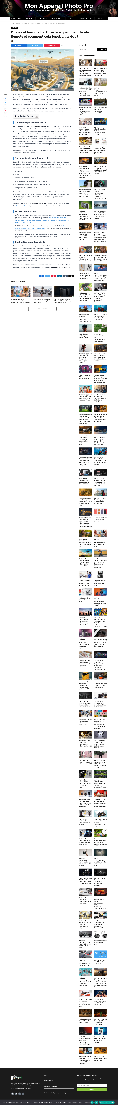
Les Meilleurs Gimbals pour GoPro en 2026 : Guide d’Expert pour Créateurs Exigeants (100, 563)
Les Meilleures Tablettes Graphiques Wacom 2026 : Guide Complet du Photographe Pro (100, 665)
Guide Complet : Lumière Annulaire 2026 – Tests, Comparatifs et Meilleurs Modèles (85, 71)
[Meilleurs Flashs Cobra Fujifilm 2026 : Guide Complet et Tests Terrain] (85, 833)
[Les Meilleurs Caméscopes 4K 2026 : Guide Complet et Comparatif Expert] (100, 915)
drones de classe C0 (23, 206)
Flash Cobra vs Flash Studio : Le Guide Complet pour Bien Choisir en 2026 (85, 783)
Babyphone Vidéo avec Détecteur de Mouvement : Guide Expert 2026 (85, 663)
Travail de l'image (85, 18)
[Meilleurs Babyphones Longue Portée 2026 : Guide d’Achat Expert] (100, 82)
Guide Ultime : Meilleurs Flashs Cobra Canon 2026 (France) (84, 821)
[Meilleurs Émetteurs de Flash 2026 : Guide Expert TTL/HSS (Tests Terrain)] (85, 934)
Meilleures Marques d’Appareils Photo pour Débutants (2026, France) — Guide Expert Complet (85, 461)
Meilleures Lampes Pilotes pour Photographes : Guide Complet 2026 (85, 743)
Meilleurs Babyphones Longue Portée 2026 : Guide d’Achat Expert (100, 91)
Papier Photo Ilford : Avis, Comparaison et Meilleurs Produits (100, 1039)
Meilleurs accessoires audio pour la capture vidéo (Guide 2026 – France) (100, 601)
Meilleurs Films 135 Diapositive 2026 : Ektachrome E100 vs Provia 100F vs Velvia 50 (85, 1060)
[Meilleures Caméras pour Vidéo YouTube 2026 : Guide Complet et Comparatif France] (85, 82)
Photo (20, 18)
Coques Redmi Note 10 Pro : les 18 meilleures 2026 (85, 376)
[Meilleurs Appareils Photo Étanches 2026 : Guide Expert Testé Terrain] (100, 308)
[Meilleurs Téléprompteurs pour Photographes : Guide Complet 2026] (100, 852)
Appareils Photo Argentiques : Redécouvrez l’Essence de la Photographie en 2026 (84, 440)
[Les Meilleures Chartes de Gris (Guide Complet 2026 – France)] (85, 472)
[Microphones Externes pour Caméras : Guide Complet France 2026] (42, 291)
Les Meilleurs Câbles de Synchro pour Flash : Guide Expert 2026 (100, 1002)
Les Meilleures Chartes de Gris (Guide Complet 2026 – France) (84, 481)
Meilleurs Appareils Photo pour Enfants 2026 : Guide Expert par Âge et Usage (85, 397)
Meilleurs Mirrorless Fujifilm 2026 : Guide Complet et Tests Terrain (100, 130)
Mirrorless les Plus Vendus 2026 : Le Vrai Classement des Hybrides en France (85, 111)
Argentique (70, 18)
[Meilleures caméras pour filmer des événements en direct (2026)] (85, 713)
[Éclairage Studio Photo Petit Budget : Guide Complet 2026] (85, 754)
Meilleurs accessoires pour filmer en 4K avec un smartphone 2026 (99, 542)
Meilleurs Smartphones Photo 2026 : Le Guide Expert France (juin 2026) (63, 301)
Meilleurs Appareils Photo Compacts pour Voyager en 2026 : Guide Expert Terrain (100, 357)
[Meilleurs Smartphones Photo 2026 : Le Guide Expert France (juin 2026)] (64, 291)
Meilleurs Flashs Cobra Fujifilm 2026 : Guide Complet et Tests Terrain (85, 841)
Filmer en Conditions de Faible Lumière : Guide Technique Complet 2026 (84, 621)
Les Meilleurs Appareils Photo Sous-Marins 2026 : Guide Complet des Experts (100, 460)
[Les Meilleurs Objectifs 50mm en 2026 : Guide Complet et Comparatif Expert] (85, 1031)
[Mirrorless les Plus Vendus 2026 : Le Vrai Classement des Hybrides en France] (85, 102)
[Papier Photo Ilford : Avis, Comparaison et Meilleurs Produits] (100, 1031)
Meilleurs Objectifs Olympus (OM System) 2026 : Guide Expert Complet (85, 236)
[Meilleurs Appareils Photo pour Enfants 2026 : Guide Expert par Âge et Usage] (85, 389)
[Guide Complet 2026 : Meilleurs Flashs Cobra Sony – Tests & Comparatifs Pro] (85, 872)
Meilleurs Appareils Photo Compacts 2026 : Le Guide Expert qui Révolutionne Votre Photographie (100, 440)
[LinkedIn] (5, 106)
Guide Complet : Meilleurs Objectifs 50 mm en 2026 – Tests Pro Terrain (85, 704)
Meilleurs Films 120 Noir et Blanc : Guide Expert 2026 (100, 1058)
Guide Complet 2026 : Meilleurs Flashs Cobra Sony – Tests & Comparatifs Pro (85, 880)
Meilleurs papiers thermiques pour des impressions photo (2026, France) (100, 150)
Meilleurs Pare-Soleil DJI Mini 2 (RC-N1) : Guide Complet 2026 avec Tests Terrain (85, 296)
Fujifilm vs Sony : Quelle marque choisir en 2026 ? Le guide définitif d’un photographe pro (100, 378)
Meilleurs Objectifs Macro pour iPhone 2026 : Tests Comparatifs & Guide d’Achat (85, 193)
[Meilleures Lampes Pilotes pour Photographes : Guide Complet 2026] (85, 735)
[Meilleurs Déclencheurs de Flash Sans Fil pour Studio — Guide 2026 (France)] (85, 852)
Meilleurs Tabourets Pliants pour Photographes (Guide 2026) (100, 110)
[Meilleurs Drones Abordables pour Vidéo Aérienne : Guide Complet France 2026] (85, 553)
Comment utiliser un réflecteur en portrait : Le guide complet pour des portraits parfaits (100, 803)
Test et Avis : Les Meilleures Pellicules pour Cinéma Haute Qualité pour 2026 (84, 685)
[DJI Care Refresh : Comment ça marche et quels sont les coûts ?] (85, 574)
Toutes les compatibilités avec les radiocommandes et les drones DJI (100, 337)
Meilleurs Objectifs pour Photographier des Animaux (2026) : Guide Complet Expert (85, 501)
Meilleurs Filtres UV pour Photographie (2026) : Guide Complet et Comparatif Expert (100, 194)
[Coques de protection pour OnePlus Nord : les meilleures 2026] (85, 954)
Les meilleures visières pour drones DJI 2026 (84, 335)
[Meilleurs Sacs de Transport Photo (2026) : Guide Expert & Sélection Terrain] (100, 754)
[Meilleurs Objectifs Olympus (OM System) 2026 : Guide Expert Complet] (85, 226)
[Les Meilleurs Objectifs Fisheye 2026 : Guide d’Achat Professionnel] (100, 695)
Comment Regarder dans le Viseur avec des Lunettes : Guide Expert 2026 (100, 258)
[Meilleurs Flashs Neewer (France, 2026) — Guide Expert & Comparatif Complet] (100, 287)
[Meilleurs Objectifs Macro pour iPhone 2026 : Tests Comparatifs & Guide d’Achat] (85, 183)
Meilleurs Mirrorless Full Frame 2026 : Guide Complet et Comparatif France (100, 783)
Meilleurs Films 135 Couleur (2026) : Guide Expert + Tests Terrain (100, 1021)
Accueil (13, 18)
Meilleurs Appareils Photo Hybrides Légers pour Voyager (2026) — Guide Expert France (85, 358)
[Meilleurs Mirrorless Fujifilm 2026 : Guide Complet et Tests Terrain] (100, 121)
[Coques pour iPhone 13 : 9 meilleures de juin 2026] (100, 512)
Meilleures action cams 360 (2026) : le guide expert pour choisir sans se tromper (100, 214)
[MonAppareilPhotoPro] (59, 8)
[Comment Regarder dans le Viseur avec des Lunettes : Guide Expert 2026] (100, 249)
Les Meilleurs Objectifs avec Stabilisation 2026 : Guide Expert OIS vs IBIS (85, 542)
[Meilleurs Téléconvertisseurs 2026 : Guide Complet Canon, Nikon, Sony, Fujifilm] (85, 633)
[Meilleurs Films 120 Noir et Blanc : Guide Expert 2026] (100, 1050)
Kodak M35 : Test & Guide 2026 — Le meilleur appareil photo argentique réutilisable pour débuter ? (100, 723)
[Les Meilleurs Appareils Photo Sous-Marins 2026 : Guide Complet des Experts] (100, 451)
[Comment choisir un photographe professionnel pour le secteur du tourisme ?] (21, 291)
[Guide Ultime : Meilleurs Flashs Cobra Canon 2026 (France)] (85, 813)
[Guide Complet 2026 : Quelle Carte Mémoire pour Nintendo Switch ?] (85, 249)
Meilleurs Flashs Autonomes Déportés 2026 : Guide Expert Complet (99, 881)
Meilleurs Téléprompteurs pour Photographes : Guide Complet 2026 (100, 862)
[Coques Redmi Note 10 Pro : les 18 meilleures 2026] (85, 369)
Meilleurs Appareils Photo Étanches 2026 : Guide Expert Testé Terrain (100, 317)
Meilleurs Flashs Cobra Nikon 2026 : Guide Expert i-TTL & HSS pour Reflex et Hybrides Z (85, 803)
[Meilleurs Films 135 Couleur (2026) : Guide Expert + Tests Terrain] (100, 1013)
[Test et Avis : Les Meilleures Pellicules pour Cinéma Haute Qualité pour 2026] (85, 676)
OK (92, 1102)
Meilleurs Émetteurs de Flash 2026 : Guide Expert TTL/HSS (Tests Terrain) (85, 944)
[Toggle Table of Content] (36, 116)
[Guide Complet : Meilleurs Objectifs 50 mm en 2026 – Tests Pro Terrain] (85, 695)
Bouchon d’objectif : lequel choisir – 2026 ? (100, 942)
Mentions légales (48, 1080)
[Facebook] (5, 98)
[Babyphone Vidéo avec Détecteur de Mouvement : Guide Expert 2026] (85, 654)
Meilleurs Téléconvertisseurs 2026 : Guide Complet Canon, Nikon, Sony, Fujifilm (85, 643)
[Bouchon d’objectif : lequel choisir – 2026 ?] (100, 934)
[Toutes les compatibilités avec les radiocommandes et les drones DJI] (100, 328)
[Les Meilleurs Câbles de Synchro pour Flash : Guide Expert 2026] (100, 993)
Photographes (100, 18)
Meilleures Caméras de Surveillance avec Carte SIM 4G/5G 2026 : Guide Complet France (100, 71)
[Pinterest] (5, 111)
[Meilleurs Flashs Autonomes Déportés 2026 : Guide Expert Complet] (100, 872)
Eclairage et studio (55, 18)
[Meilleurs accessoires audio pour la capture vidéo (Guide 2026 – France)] (100, 592)
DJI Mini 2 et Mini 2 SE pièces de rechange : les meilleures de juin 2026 (85, 1003)
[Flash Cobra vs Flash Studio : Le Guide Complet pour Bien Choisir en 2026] (85, 774)
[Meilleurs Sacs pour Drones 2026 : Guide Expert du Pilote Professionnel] (100, 676)
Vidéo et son (40, 18)
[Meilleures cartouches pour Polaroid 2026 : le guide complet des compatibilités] (85, 121)
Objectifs (29, 18)
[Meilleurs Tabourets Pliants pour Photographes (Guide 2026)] (100, 102)
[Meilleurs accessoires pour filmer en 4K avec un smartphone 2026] (100, 533)
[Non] (116, 1102)
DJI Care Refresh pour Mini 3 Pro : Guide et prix (99, 962)
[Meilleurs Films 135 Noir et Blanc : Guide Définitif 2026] (85, 1013)
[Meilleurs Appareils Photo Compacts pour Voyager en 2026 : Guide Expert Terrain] (100, 348)
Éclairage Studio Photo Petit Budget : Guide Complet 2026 (85, 762)
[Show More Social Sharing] (62, 45)
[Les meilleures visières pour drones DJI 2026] (85, 328)
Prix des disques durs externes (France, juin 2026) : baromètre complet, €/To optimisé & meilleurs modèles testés (100, 238)
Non (96, 1102)
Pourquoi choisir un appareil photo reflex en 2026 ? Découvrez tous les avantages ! (100, 417)
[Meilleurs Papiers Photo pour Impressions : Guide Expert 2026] (85, 892)
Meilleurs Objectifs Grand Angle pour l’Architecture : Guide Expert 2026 (100, 500)
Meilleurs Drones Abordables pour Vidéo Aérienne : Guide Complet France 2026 (84, 562)
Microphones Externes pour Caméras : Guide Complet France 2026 (42, 301)
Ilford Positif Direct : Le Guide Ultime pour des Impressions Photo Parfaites (100, 822)
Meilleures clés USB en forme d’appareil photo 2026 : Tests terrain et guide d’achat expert (100, 642)
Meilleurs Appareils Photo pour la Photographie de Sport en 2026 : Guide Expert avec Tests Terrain (85, 418)
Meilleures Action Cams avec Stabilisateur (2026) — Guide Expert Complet (100, 170)
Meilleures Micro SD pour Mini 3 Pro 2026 (85, 599)
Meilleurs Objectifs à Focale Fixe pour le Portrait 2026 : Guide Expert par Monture (100, 482)
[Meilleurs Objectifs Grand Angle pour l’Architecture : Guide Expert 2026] (100, 492)
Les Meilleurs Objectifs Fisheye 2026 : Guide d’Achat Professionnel (100, 704)
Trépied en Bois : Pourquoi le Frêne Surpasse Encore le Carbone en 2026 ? (85, 276)
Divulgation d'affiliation (50, 1086)
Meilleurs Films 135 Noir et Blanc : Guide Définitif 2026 (85, 1020)
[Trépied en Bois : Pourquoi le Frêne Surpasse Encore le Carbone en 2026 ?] (85, 267)
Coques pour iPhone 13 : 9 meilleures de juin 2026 (100, 519)
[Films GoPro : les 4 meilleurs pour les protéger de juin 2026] (100, 574)
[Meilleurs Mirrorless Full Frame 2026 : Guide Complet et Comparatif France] (100, 774)
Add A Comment (42, 309)
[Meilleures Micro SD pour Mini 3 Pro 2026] (85, 592)
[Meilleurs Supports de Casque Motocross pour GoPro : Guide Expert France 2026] (85, 308)
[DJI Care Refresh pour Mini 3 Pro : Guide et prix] (100, 954)
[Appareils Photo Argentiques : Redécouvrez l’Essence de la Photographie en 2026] (85, 430)
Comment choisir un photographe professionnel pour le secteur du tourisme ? (20, 301)
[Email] (5, 115)
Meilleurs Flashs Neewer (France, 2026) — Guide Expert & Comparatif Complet (99, 297)
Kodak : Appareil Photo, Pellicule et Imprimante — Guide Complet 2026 (85, 149)
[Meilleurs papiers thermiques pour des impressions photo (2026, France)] (100, 141)
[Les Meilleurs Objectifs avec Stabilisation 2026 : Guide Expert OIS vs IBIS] (85, 533)
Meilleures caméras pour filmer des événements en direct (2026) (85, 721)
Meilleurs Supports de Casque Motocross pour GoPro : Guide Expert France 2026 (85, 318)
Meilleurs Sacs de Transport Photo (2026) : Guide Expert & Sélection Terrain (100, 763)
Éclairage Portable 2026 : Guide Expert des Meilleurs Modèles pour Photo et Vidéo (100, 842)
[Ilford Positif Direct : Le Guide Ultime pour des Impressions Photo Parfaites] (100, 813)
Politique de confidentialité (107, 1102)
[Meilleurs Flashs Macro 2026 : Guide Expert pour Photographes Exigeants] (85, 915)
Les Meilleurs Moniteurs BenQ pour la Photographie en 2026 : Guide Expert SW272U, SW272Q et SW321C (85, 172)
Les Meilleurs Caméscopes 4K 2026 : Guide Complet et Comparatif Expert (100, 924)
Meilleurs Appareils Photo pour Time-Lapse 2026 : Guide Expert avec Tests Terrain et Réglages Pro (100, 982)
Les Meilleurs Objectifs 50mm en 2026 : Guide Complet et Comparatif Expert (85, 1040)
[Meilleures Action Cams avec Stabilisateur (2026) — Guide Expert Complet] (100, 160)
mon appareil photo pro (21, 41)
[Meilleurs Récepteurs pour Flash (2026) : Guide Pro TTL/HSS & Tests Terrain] (85, 972)
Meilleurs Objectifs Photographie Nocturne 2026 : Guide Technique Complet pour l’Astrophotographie (85, 522)
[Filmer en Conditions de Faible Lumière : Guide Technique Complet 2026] (85, 612)
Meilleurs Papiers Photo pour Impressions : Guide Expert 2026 (85, 900)
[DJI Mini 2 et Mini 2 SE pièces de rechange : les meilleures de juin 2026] (85, 993)
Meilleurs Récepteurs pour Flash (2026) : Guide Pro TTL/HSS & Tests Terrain (85, 981)
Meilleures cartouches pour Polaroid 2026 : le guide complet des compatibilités (85, 130)
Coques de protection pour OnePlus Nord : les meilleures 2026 (84, 962)
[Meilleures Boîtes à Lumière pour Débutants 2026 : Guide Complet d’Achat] (100, 735)
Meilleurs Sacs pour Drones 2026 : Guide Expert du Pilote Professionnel (100, 684)
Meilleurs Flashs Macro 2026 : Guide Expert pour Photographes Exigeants (85, 924)
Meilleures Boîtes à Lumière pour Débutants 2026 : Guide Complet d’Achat (100, 744)
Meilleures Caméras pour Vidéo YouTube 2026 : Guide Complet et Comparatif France (85, 91)
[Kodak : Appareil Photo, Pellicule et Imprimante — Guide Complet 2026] (85, 141)
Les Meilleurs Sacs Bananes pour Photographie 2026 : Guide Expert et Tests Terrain (100, 398)
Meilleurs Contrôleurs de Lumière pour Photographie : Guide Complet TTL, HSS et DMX (85, 215)
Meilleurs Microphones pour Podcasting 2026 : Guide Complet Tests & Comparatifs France (100, 622)
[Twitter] (5, 102)
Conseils (14, 27)
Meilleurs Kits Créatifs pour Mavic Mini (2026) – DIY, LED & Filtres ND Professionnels (100, 277)
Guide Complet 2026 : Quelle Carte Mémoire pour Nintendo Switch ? (85, 258)
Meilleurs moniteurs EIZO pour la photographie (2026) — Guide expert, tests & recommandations (100, 903)
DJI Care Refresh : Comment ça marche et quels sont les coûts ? (84, 582)
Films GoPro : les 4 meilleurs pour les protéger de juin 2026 (100, 582)
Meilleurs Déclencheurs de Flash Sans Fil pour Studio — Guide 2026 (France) (85, 862)
